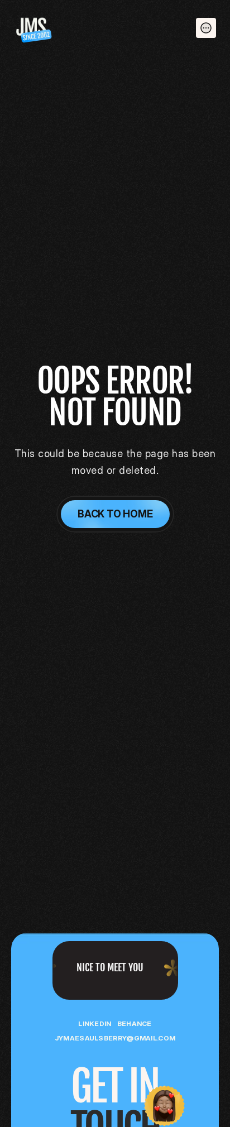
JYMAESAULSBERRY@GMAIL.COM (115, 1038)
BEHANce (134, 1023)
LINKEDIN (94, 1023)
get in (115, 1086)
